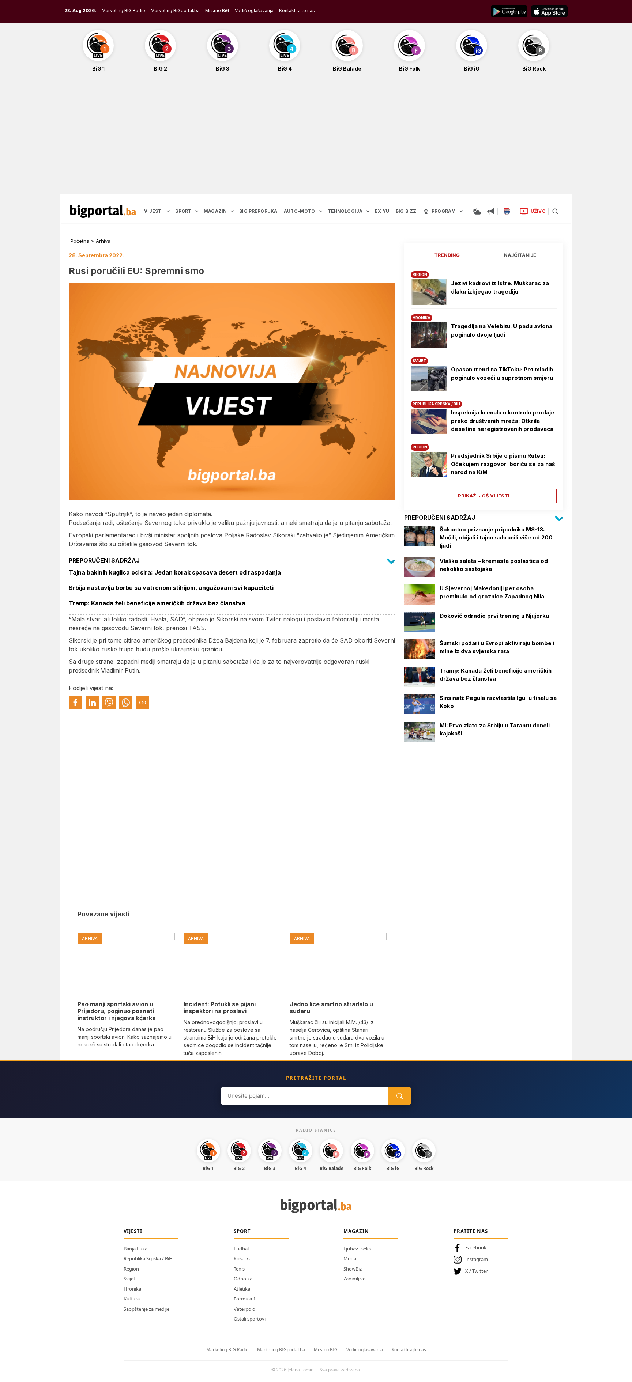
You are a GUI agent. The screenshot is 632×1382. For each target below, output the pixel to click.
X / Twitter (476, 1271)
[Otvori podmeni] (168, 211)
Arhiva (103, 241)
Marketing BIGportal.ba (281, 1350)
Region (131, 1268)
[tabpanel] (484, 384)
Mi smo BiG (217, 10)
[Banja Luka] (507, 211)
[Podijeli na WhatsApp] (125, 702)
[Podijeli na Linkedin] (92, 702)
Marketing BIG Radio (123, 10)
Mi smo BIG (326, 1350)
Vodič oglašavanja (254, 10)
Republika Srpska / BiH (148, 1258)
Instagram (476, 1259)
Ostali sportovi (250, 1318)
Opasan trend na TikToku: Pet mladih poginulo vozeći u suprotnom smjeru (502, 373)
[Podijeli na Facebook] (75, 702)
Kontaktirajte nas (297, 10)
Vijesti (133, 1231)
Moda (349, 1258)
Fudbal (241, 1248)
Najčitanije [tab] (520, 255)
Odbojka (243, 1278)
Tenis (239, 1268)
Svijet (129, 1278)
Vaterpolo (244, 1309)
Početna (80, 241)
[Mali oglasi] (491, 211)
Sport (242, 1231)
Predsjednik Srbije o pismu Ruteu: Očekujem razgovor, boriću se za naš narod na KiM (503, 464)
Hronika (132, 1289)
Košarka (242, 1258)
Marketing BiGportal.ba (175, 10)
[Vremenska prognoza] (477, 211)
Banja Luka (135, 1248)
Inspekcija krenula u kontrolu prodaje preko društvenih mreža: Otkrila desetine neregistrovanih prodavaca (502, 420)
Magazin (356, 1231)
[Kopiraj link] (142, 702)
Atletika (242, 1289)
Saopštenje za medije (146, 1309)
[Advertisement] (316, 137)
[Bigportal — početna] (103, 211)
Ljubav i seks (357, 1248)
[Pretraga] (555, 211)
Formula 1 (245, 1298)
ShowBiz (352, 1268)
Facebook (475, 1247)
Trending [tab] (447, 255)
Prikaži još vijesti (483, 496)
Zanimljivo (354, 1278)
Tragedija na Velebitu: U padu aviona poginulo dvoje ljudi (501, 330)
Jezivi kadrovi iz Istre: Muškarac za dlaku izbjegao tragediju (500, 287)
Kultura (132, 1298)
